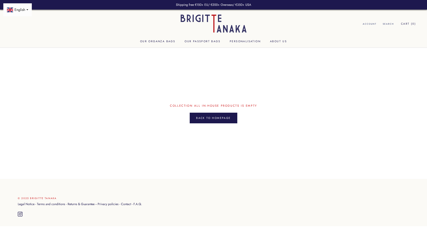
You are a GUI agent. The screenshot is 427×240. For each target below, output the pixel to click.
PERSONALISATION (245, 41)
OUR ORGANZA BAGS (157, 41)
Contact (126, 204)
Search (388, 24)
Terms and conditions (51, 204)
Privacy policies (108, 204)
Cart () (408, 24)
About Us (278, 41)
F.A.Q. (137, 204)
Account (370, 24)
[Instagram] (20, 214)
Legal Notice (26, 204)
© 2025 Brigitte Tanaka (37, 198)
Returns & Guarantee (81, 204)
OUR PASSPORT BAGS (202, 41)
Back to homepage (213, 118)
